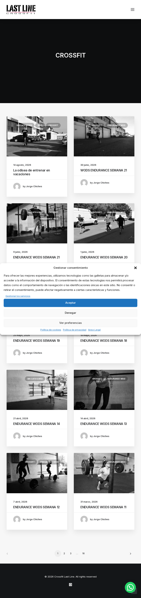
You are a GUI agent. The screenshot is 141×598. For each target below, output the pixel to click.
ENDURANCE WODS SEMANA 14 (36, 424)
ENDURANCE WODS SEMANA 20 (104, 257)
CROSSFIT (53, 125)
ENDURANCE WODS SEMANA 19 (36, 340)
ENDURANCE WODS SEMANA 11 (103, 507)
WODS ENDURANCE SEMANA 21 (103, 170)
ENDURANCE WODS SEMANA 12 (36, 507)
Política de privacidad (74, 329)
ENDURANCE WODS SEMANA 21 (36, 257)
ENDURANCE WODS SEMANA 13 (103, 424)
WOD (40, 125)
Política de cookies (50, 329)
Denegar (70, 313)
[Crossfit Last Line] (21, 9)
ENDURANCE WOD (116, 125)
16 (83, 553)
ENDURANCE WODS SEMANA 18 (103, 340)
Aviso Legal (94, 329)
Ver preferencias (70, 323)
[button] (135, 268)
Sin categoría (24, 125)
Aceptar (70, 303)
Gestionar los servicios (18, 296)
